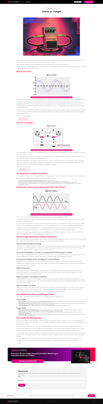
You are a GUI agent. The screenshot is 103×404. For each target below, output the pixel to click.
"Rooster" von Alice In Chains (24, 120)
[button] (28, 2)
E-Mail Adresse (20, 380)
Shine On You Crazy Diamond (23, 233)
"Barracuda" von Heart (23, 169)
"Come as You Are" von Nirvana (24, 117)
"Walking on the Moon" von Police (25, 168)
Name (19, 376)
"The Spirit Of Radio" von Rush (24, 170)
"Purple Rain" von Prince (23, 118)
